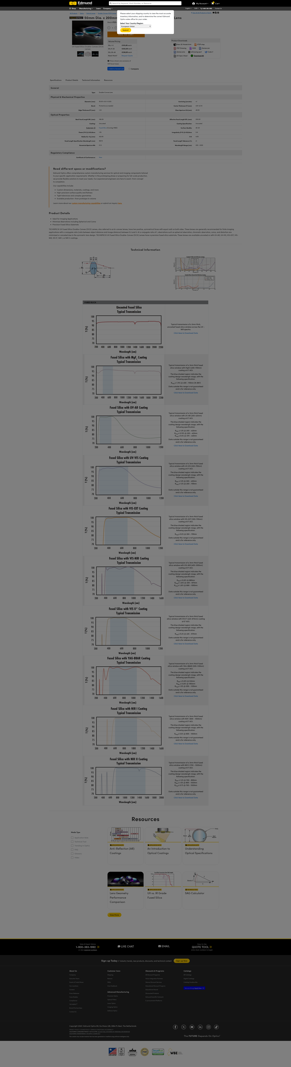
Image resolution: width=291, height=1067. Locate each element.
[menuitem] (75, 8)
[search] (145, 3)
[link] (216, 2)
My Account (201, 4)
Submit (126, 30)
